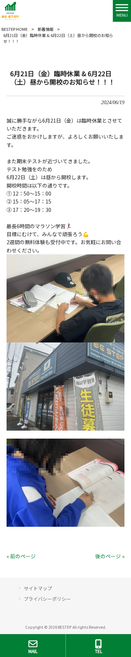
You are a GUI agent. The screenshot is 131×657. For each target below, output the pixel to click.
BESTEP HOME (14, 29)
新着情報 (45, 29)
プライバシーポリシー (47, 598)
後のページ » (109, 556)
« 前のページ (21, 556)
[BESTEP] (10, 10)
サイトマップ (38, 588)
